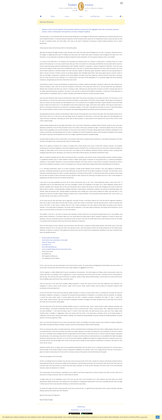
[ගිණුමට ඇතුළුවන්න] (121, 3)
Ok (157, 417)
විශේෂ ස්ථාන (109, 16)
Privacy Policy (74, 410)
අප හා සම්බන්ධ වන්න (85, 410)
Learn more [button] (143, 417)
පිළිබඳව (53, 16)
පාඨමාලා (67, 16)
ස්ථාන (81, 16)
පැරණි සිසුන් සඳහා (95, 16)
